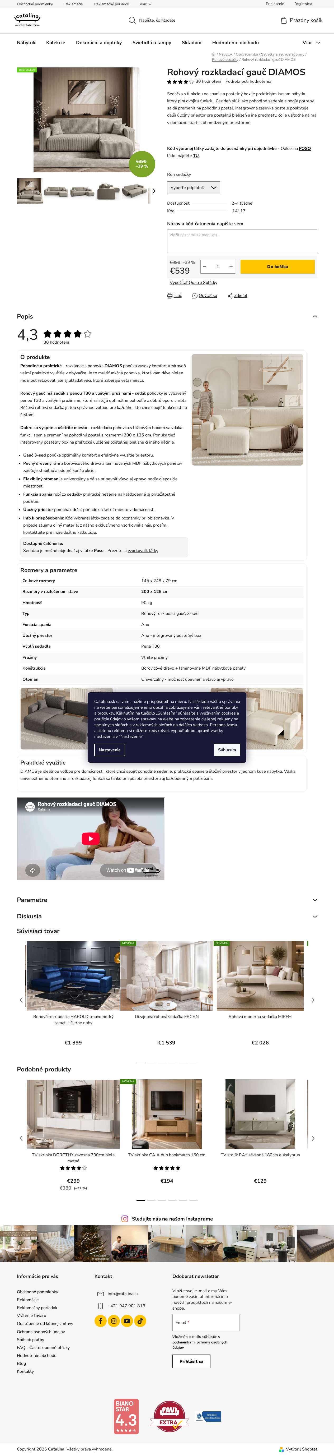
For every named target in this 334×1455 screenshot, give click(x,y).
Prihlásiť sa (191, 1361)
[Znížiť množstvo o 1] (205, 266)
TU (196, 156)
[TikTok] (140, 1321)
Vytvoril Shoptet (301, 1449)
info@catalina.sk (123, 1294)
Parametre (32, 900)
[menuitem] (26, 43)
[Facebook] (101, 1321)
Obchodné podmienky (35, 4)
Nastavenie (110, 750)
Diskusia (29, 916)
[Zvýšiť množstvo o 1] (231, 266)
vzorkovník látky (143, 551)
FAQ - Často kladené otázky (43, 1348)
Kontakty (25, 1371)
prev (21, 1000)
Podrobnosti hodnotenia (248, 81)
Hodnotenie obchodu (37, 1356)
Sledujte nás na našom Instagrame (172, 1218)
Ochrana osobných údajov (41, 1332)
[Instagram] (114, 1321)
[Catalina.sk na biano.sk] (126, 1416)
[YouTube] (127, 1321)
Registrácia (303, 3)
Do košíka (277, 267)
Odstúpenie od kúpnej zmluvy (45, 1324)
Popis (25, 316)
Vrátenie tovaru (31, 1316)
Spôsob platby (30, 1340)
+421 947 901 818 (126, 1306)
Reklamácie (73, 4)
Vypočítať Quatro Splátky (193, 283)
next (313, 1000)
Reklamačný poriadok (111, 4)
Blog (21, 1363)
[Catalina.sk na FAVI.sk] (169, 1416)
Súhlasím (227, 750)
